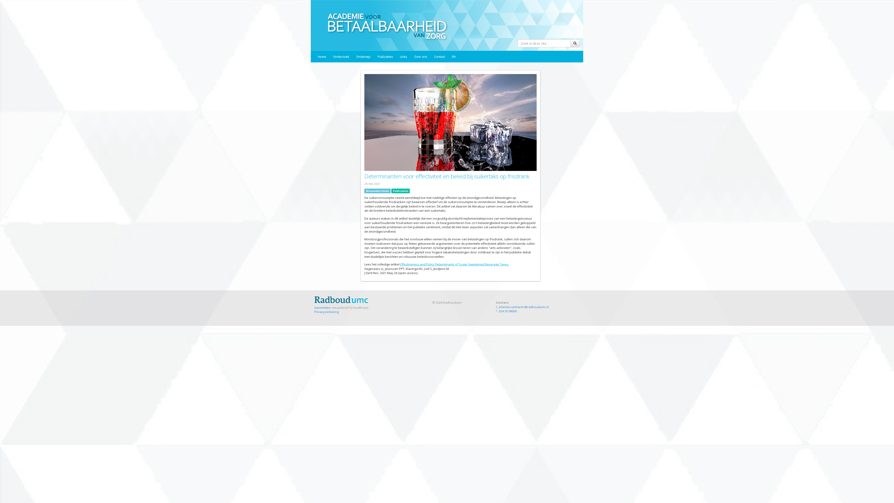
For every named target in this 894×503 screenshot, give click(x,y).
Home (322, 56)
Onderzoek (341, 56)
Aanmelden (322, 308)
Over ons (420, 56)
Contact (439, 56)
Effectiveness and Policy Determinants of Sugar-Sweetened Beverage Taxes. (454, 264)
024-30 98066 (508, 311)
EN (454, 56)
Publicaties (385, 56)
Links (403, 56)
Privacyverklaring (326, 312)
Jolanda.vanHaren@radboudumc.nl (524, 307)
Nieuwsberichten (377, 191)
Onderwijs (363, 56)
